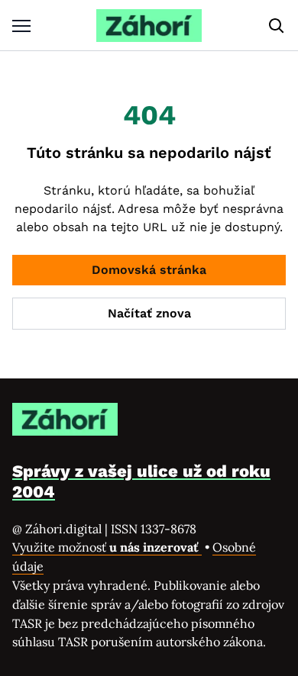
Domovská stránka (149, 269)
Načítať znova (149, 313)
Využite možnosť (107, 547)
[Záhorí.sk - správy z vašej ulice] (149, 25)
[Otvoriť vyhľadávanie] (276, 26)
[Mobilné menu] (21, 25)
